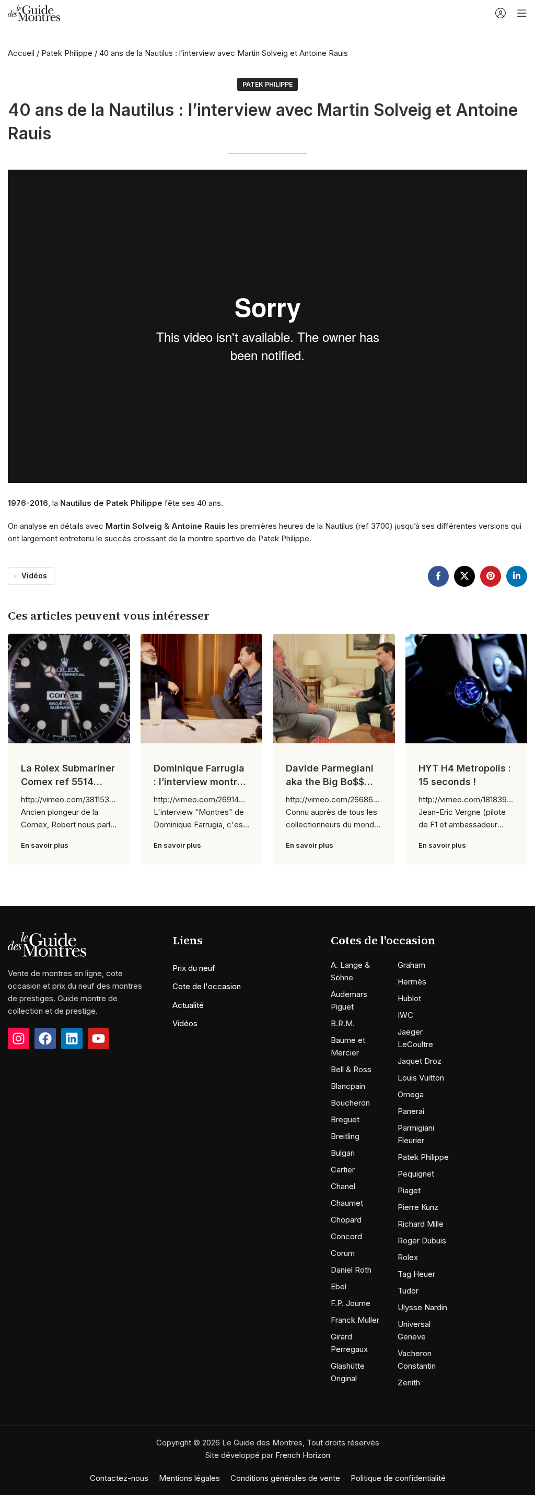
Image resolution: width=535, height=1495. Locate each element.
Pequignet (416, 1174)
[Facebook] (45, 1038)
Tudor (408, 1291)
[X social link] (464, 576)
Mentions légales (189, 1478)
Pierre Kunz (418, 1207)
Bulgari (343, 1153)
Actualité (188, 1005)
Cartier (343, 1169)
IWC (405, 1015)
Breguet (345, 1119)
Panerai (411, 1111)
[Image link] (47, 943)
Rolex (408, 1257)
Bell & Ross (351, 1069)
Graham (411, 965)
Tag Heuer (416, 1274)
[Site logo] (34, 12)
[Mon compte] (500, 13)
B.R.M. (343, 1023)
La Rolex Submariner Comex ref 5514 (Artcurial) (68, 781)
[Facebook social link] (438, 576)
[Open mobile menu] (521, 13)
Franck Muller (355, 1320)
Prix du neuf (193, 968)
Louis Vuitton (421, 1078)
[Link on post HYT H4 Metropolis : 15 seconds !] (466, 688)
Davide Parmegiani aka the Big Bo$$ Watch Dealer (330, 781)
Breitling (345, 1136)
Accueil (21, 53)
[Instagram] (18, 1038)
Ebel (338, 1286)
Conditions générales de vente (285, 1478)
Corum (343, 1253)
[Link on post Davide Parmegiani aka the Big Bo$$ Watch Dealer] (334, 688)
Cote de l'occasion (206, 986)
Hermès (412, 982)
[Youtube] (98, 1038)
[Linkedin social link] (516, 576)
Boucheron (350, 1103)
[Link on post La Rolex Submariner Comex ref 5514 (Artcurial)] (69, 688)
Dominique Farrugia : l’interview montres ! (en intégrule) (201, 781)
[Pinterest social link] (490, 576)
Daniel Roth (351, 1270)
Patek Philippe (66, 53)
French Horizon (302, 1455)
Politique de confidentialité (398, 1478)
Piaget (409, 1190)
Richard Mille (421, 1224)
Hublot (409, 998)
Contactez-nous (119, 1478)
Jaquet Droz (419, 1061)
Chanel (343, 1186)
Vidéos (34, 576)
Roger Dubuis (422, 1240)
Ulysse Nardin (422, 1307)
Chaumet (347, 1203)
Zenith (409, 1382)
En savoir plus (44, 845)
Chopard (346, 1220)
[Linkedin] (72, 1038)
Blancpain (348, 1086)
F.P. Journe (350, 1303)
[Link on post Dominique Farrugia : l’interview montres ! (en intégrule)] (202, 688)
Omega (411, 1094)
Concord (346, 1236)
